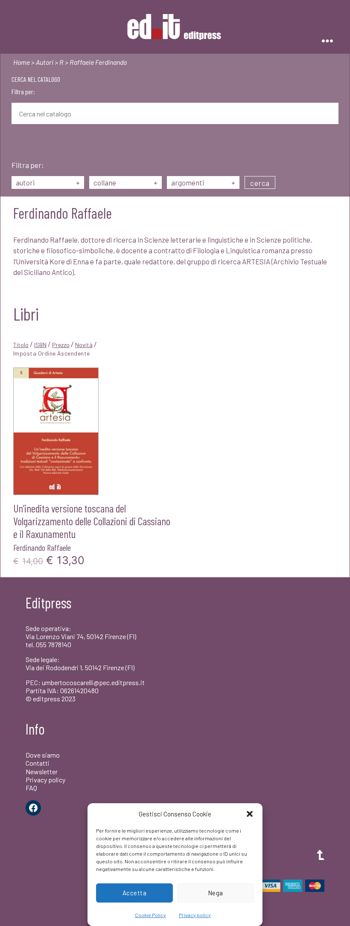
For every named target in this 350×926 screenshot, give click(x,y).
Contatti (38, 763)
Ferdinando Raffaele (42, 547)
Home (21, 62)
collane (125, 182)
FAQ (31, 788)
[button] (249, 814)
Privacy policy (195, 915)
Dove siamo (43, 755)
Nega (215, 893)
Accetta (134, 893)
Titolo (21, 344)
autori (48, 182)
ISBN (40, 344)
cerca (260, 183)
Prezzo (61, 344)
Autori (44, 62)
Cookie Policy (150, 915)
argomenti (203, 182)
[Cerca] (18, 143)
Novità (84, 344)
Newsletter (42, 771)
